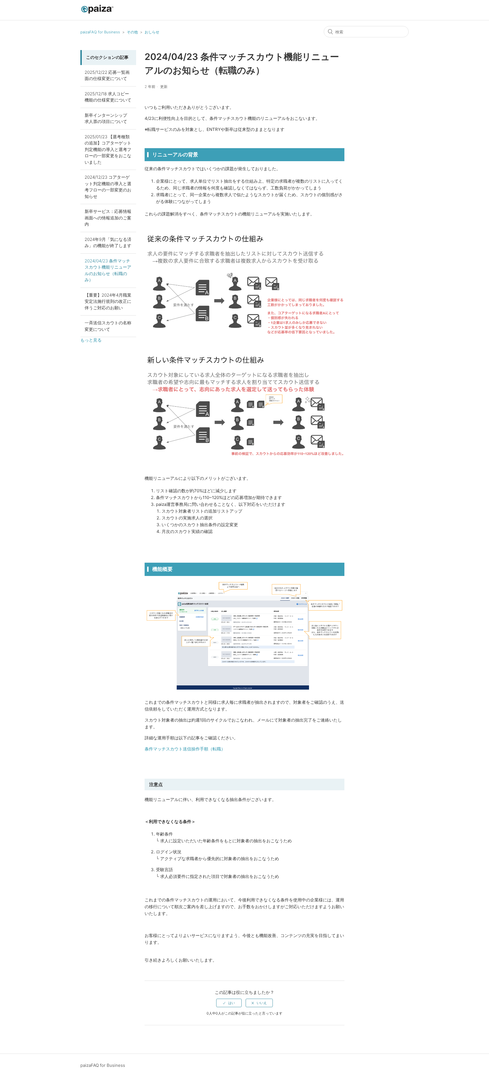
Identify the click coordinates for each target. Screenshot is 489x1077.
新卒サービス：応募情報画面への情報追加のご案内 (108, 218)
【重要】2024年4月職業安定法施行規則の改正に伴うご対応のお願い (108, 301)
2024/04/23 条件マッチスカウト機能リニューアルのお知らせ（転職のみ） (108, 270)
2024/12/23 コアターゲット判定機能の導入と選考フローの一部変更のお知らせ (108, 186)
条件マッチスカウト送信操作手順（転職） (185, 749)
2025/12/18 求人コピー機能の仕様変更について (108, 97)
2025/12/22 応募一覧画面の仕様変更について (107, 75)
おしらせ (152, 32)
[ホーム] (97, 13)
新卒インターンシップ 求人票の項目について (106, 118)
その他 (132, 32)
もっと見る (91, 340)
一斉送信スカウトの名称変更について (108, 326)
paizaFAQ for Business (100, 32)
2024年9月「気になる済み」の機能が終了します (108, 243)
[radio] (229, 1003)
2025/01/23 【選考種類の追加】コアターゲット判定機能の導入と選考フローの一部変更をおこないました (108, 149)
